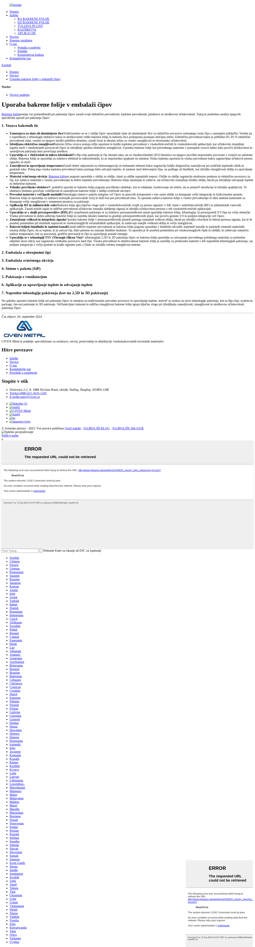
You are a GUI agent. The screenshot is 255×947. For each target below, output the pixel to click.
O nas (13, 44)
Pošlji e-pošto (10, 435)
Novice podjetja (19, 95)
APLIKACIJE (27, 33)
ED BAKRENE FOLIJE (33, 22)
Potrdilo (22, 51)
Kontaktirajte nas (20, 58)
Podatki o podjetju (29, 47)
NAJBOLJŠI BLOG (96, 428)
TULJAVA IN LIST (30, 26)
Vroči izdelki (73, 428)
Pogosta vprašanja (21, 40)
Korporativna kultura (31, 54)
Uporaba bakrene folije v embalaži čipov (35, 79)
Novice (14, 36)
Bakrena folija (10, 114)
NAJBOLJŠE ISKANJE (128, 428)
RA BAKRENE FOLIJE (33, 19)
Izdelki (14, 15)
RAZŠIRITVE (27, 29)
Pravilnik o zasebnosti (23, 372)
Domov (14, 11)
